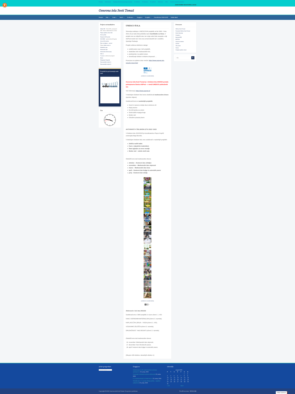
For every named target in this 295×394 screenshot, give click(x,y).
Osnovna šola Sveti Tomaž (116, 10)
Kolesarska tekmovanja (106, 51)
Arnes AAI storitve (104, 41)
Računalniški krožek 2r (105, 64)
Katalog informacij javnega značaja (122, 2)
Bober (101, 58)
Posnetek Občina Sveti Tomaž (183, 31)
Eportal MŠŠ (179, 37)
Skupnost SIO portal (105, 37)
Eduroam (160, 2)
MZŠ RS (178, 39)
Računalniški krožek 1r (105, 62)
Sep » (182, 385)
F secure (102, 55)
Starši (121, 17)
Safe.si (102, 53)
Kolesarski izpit (103, 49)
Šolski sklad (174, 17)
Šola (107, 17)
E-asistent (153, 2)
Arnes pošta (103, 34)
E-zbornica (145, 2)
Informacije (108, 2)
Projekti (147, 17)
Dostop (101, 2)
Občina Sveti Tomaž (180, 28)
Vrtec (166, 2)
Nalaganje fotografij (105, 60)
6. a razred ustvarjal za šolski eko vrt (143, 378)
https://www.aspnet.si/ (143, 91)
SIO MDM (102, 39)
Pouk (114, 17)
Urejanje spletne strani (181, 49)
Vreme (177, 47)
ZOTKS (177, 43)
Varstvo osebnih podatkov (177, 2)
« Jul (168, 385)
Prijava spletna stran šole (106, 32)
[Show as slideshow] (147, 76)
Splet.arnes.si (107, 45)
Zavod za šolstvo (180, 41)
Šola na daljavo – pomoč (106, 43)
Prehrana (130, 17)
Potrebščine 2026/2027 (161, 17)
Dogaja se (139, 17)
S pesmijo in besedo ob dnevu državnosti (144, 374)
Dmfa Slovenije (179, 33)
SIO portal (178, 45)
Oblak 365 (102, 28)
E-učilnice (137, 2)
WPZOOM (193, 391)
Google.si (178, 35)
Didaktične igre (103, 47)
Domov (101, 17)
